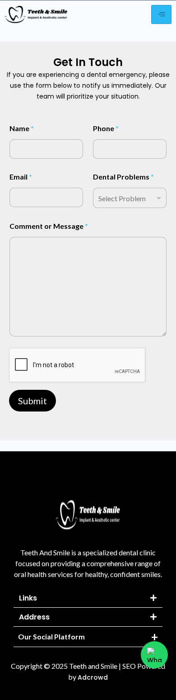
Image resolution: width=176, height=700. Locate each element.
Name (21, 128)
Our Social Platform (51, 636)
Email (20, 176)
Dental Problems (123, 176)
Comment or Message (48, 226)
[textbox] (127, 198)
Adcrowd (93, 677)
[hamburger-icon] (161, 14)
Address (34, 617)
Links (28, 598)
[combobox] (130, 198)
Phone (106, 128)
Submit (32, 400)
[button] (88, 598)
